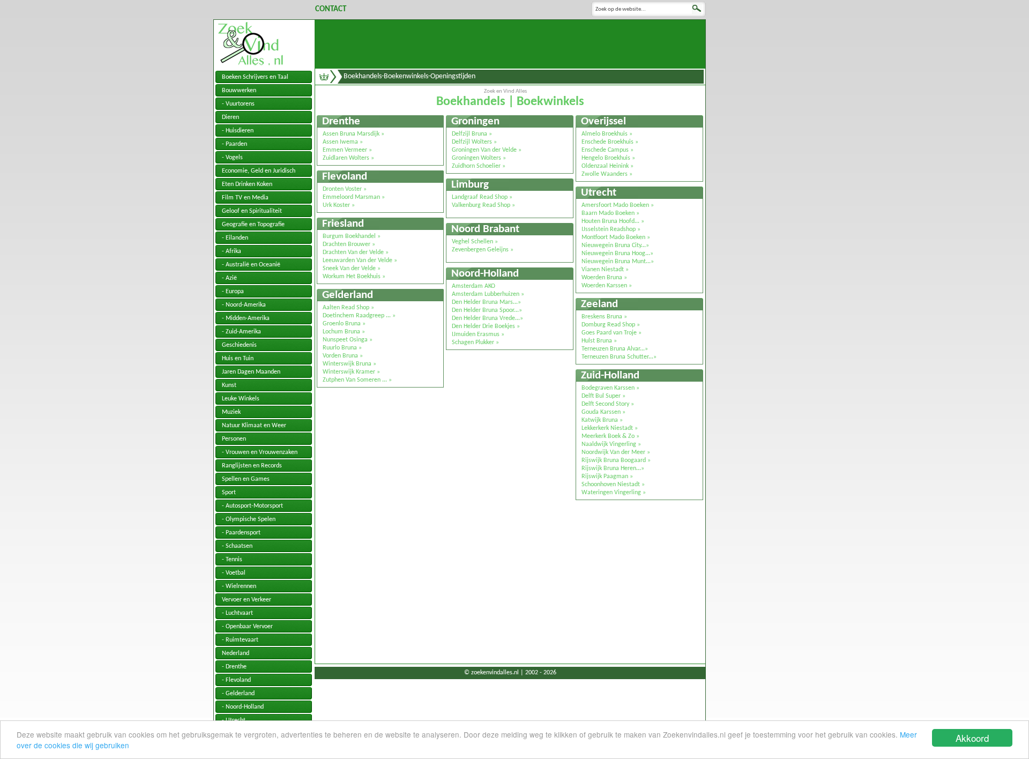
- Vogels (232, 157)
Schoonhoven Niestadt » (613, 484)
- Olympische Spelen (248, 519)
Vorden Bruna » (343, 356)
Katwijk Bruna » (602, 420)
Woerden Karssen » (606, 285)
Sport (229, 492)
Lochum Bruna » (344, 332)
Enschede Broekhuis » (609, 142)
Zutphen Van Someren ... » (357, 380)
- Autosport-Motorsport (252, 506)
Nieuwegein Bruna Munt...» (617, 261)
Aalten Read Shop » (348, 307)
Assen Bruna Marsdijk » (353, 134)
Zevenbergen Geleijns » (482, 250)
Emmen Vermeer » (347, 150)
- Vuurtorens (238, 104)
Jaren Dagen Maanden (251, 372)
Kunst (229, 385)
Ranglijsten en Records (252, 466)
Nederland (235, 653)
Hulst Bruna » (599, 341)
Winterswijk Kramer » (351, 372)
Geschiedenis (239, 345)
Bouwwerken (239, 90)
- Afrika (231, 251)
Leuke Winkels (240, 399)
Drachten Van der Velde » (356, 252)
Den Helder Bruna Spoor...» (487, 310)
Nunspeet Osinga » (347, 340)
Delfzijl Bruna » (472, 134)
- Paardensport (241, 533)
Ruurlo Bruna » (342, 348)
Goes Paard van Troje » (611, 333)
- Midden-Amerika (246, 318)
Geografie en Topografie (253, 224)
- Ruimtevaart (240, 640)
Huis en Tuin (237, 358)
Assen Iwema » (343, 142)
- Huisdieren (237, 131)
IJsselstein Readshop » (610, 229)
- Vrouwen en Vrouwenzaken (259, 452)
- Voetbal (233, 573)
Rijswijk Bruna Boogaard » (616, 460)
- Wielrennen (239, 586)
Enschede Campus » (607, 150)
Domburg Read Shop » (610, 325)
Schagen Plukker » (475, 342)
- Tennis (232, 559)
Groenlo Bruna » (344, 324)
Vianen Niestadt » (605, 269)
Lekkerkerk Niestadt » (609, 428)
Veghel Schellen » (475, 242)
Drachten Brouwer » (349, 244)
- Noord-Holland (243, 707)
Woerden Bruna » (604, 277)
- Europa (233, 291)
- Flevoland (236, 680)
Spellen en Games (246, 479)
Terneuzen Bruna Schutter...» (619, 357)
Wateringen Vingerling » (613, 492)
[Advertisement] (510, 44)
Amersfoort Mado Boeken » (617, 205)
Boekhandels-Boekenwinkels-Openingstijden (409, 76)
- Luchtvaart (237, 613)
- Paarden (234, 144)
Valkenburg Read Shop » (483, 205)
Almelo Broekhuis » (606, 134)
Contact (330, 9)
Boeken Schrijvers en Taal (255, 77)
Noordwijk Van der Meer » (615, 452)
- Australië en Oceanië (251, 265)
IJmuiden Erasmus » (478, 334)
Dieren (230, 117)
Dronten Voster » (345, 189)
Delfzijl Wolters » (474, 142)
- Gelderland (238, 693)
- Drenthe (234, 667)
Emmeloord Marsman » (354, 197)
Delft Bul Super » (603, 396)
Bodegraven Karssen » (610, 388)
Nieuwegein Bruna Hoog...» (617, 253)
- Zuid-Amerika (241, 332)
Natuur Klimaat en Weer (254, 425)
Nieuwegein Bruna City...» (615, 245)
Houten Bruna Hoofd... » (612, 221)
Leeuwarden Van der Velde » (360, 260)
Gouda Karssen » (603, 412)
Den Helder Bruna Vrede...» (487, 318)
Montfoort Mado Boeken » (615, 237)
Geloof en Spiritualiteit (252, 211)
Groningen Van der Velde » (486, 150)
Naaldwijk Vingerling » (611, 444)
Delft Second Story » (607, 404)
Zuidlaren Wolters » (348, 158)
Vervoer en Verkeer (246, 600)
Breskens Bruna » (604, 317)
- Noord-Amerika (244, 305)
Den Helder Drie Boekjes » (486, 326)
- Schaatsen (237, 546)
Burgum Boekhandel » (352, 236)
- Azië (229, 278)
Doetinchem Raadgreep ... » (359, 315)
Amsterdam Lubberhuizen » (488, 294)
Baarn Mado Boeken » (610, 213)
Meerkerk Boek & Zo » (610, 436)
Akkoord (972, 738)
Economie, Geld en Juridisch (258, 171)
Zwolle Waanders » (606, 174)
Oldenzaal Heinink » (607, 166)
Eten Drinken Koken (247, 184)
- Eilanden (235, 238)
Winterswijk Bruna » (349, 364)
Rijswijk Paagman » (607, 476)
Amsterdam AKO (473, 286)
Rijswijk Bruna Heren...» (612, 468)
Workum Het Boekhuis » (354, 276)
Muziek (231, 412)
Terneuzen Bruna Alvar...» (614, 349)
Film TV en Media (245, 198)
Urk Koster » (339, 205)
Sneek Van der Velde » (352, 268)
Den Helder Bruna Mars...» (486, 302)
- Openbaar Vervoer (247, 626)
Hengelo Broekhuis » (608, 158)
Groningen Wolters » (479, 158)
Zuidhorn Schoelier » (478, 166)
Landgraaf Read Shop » (482, 197)
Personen (234, 439)
